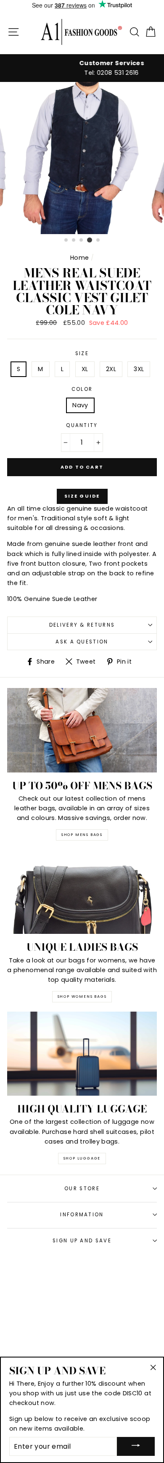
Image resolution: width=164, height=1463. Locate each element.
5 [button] (98, 240)
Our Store (82, 1188)
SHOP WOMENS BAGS (82, 996)
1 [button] (66, 240)
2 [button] (74, 240)
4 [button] (89, 240)
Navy (80, 405)
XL (85, 369)
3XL (139, 369)
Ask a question (82, 641)
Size (82, 353)
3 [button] (81, 240)
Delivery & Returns (82, 625)
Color (82, 389)
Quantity (82, 425)
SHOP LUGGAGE (82, 1158)
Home (79, 257)
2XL (111, 369)
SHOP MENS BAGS (82, 834)
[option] (82, 68)
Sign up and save (82, 1240)
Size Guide (82, 496)
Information (81, 1214)
